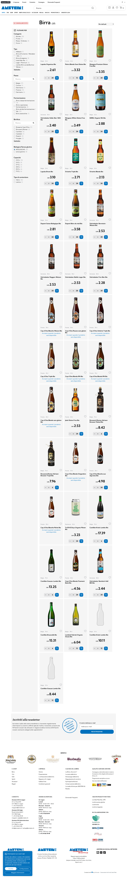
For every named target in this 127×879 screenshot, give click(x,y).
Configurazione (24, 868)
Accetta (10, 868)
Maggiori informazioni (17, 872)
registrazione (49, 211)
